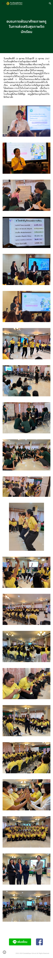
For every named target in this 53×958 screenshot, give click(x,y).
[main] (27, 26)
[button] (3, 3)
